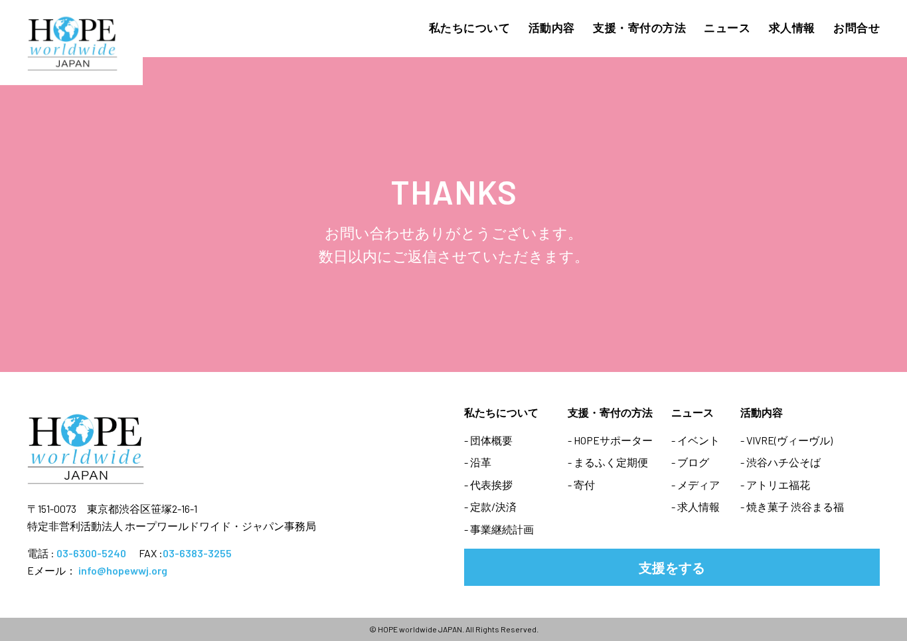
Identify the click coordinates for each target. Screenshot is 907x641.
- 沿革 (477, 462)
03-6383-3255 (197, 553)
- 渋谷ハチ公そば (780, 462)
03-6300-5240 (91, 553)
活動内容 (552, 27)
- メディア (695, 484)
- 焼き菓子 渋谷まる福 (792, 506)
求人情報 (792, 27)
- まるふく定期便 (608, 462)
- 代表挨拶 (488, 484)
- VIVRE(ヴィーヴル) (786, 440)
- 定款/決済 (490, 506)
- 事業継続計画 (499, 529)
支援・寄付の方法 (639, 27)
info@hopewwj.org (122, 570)
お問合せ (856, 27)
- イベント (695, 440)
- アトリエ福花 (775, 484)
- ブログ (690, 462)
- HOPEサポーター (610, 440)
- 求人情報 (695, 506)
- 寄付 (581, 484)
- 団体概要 (488, 440)
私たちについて (470, 27)
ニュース (727, 27)
